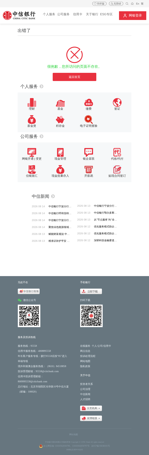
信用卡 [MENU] (77, 14)
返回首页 (74, 76)
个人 (94, 346)
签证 (117, 108)
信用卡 (107, 346)
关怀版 (100, 3)
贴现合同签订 (117, 175)
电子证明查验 (88, 125)
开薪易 (88, 175)
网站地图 (85, 361)
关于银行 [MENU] (92, 14)
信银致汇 (32, 175)
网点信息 (85, 351)
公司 (100, 346)
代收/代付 (117, 158)
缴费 (89, 108)
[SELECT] (91, 408)
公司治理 (85, 389)
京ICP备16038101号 (100, 446)
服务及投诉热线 (27, 337)
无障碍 (117, 3)
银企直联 (88, 158)
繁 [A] (142, 3)
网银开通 (28, 158)
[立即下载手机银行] (91, 291)
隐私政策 (85, 366)
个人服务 (29, 86)
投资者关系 (86, 384)
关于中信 (85, 375)
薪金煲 (31, 125)
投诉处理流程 (87, 356)
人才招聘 (85, 399)
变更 (39, 158)
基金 (60, 108)
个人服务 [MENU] (49, 14)
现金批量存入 (60, 175)
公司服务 (29, 136)
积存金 (60, 125)
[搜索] (127, 3)
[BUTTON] (133, 15)
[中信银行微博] (29, 291)
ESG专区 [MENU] (106, 14)
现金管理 (60, 158)
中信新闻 (40, 196)
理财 (32, 108)
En (137, 3)
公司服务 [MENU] (63, 14)
